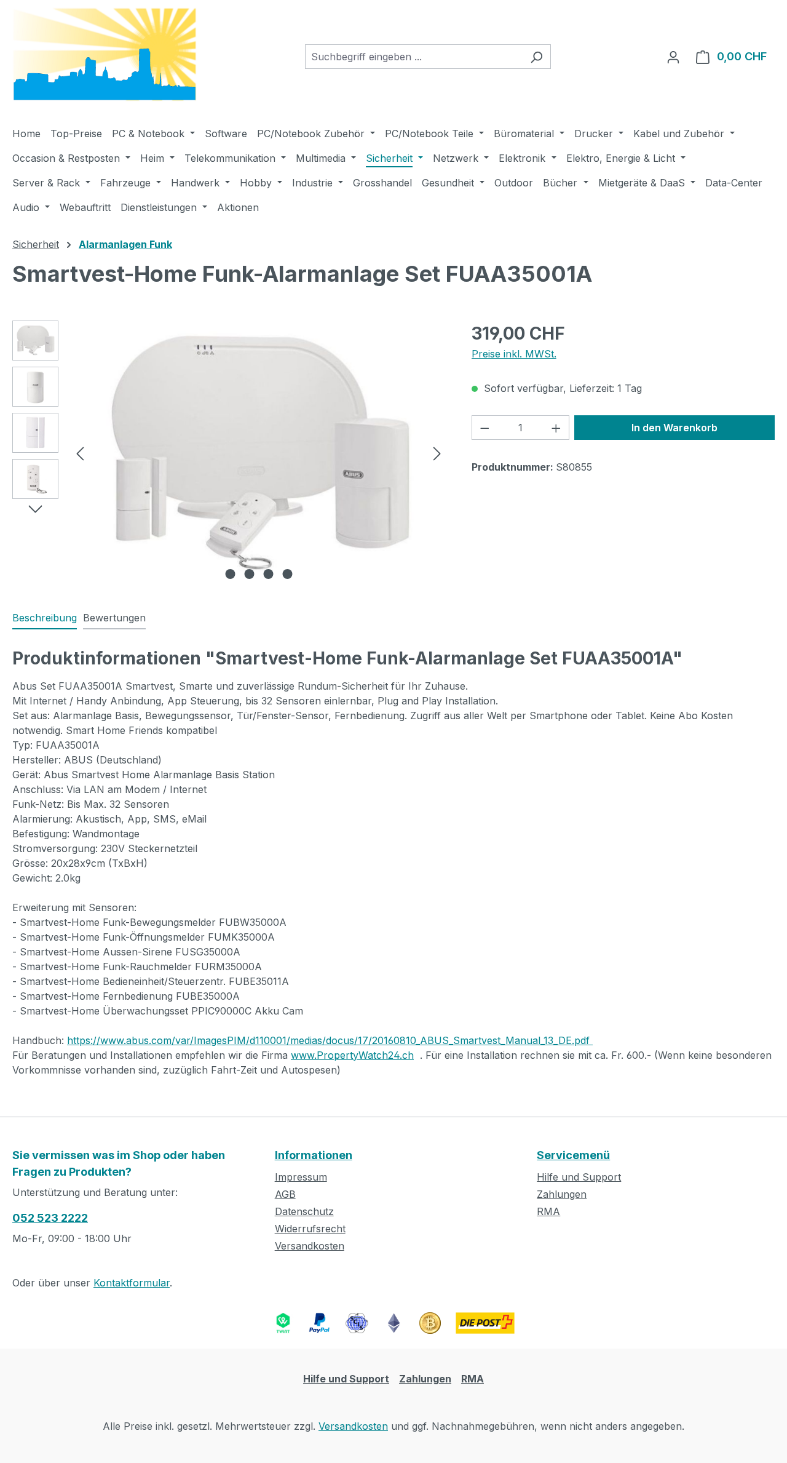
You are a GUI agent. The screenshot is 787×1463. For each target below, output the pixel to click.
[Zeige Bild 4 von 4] (287, 574)
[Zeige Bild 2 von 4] (249, 574)
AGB (285, 1194)
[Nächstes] (437, 452)
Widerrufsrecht (310, 1228)
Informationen (313, 1155)
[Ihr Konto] (673, 56)
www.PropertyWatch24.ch (352, 1055)
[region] (229, 453)
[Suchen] (536, 56)
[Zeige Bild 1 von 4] (230, 574)
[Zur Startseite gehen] (104, 54)
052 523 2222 (50, 1217)
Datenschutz (304, 1211)
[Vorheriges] (80, 452)
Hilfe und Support (579, 1177)
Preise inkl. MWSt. (514, 354)
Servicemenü (573, 1155)
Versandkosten (309, 1246)
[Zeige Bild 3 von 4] (268, 574)
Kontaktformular (131, 1283)
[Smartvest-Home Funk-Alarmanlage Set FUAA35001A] (258, 452)
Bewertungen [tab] (114, 618)
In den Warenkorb (674, 427)
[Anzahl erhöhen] (556, 427)
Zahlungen (562, 1194)
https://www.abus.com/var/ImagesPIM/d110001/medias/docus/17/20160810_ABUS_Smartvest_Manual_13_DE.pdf (330, 1040)
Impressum (301, 1177)
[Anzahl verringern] (484, 427)
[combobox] (414, 56)
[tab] (44, 618)
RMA (548, 1211)
